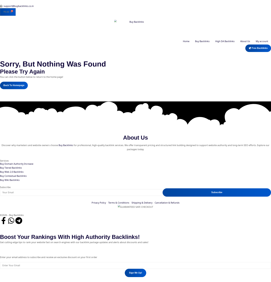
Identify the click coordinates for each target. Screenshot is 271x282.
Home (186, 41)
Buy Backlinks (202, 41)
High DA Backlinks (225, 41)
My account (262, 41)
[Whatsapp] (11, 220)
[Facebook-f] (3, 220)
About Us (245, 41)
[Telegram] (18, 220)
